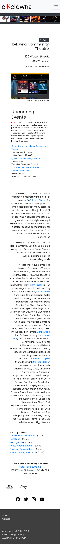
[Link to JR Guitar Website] (23, 486)
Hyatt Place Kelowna (21, 445)
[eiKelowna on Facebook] (17, 499)
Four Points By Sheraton (23, 452)
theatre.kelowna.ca (30, 467)
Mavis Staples (42, 358)
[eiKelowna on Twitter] (26, 499)
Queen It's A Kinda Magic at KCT (25, 158)
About (5, 515)
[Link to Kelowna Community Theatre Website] (30, 85)
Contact (6, 518)
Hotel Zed (15, 439)
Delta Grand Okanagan (22, 435)
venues (43, 40)
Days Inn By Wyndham (22, 449)
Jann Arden (43, 331)
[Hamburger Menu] (56, 6)
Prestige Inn (16, 442)
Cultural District (37, 200)
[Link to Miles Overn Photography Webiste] (9, 486)
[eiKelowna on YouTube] (42, 499)
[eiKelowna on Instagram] (33, 499)
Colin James (43, 291)
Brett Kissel (36, 285)
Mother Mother (41, 362)
